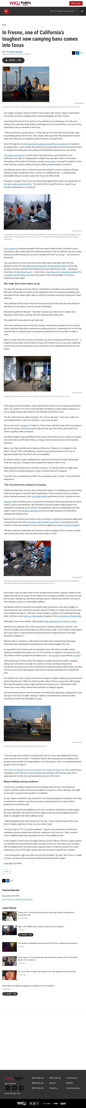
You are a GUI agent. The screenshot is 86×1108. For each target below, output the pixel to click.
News (4, 25)
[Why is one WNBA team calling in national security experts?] (9, 930)
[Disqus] (43, 1039)
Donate (76, 3)
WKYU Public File (37, 1078)
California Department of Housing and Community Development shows (39, 770)
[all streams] (82, 11)
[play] (6, 11)
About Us (52, 1083)
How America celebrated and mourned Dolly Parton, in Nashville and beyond (47, 943)
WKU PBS (69, 1083)
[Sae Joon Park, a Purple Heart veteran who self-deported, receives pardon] (9, 975)
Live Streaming (71, 1078)
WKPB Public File (38, 1083)
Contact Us (53, 1088)
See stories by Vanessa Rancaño (17, 899)
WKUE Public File (55, 1078)
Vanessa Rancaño (16, 52)
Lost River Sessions (73, 1088)
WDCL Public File (37, 1088)
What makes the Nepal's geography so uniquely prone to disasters (28, 986)
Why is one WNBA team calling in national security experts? (41, 927)
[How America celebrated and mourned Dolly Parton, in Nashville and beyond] (9, 947)
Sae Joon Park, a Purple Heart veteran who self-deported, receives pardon (47, 972)
